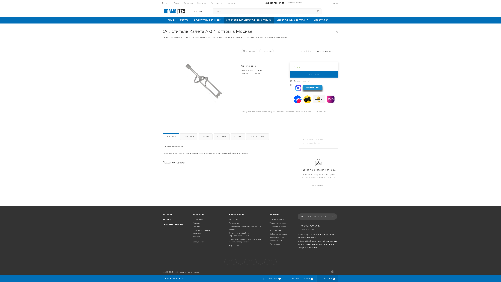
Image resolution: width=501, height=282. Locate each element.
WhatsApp (267, 262)
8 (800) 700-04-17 (310, 226)
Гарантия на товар (278, 227)
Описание (171, 136)
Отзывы (238, 136)
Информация (236, 214)
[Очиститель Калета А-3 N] (203, 81)
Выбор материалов (278, 234)
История (196, 223)
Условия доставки (278, 223)
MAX (254, 262)
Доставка (221, 136)
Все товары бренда (311, 143)
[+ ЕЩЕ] (334, 20)
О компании (198, 219)
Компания (198, 214)
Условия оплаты (277, 219)
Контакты (233, 219)
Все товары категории (313, 139)
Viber (260, 262)
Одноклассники (247, 262)
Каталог (167, 214)
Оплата (205, 136)
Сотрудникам (198, 242)
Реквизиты (197, 237)
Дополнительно (257, 136)
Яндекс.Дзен (274, 262)
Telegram (234, 262)
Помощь (274, 214)
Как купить (188, 136)
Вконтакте (227, 262)
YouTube (240, 262)
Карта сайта (234, 245)
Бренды (167, 219)
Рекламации (275, 244)
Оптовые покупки (173, 225)
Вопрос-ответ (276, 230)
